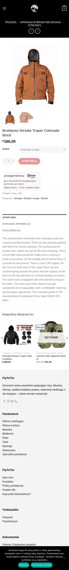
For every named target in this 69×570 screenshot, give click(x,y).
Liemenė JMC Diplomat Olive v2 (51, 357)
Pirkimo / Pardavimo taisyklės (19, 544)
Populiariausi (9, 521)
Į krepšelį (29, 161)
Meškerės (7, 433)
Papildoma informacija (16, 224)
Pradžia (11, 22)
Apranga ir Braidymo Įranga (40, 22)
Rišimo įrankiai (10, 425)
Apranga (7, 446)
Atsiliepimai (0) (11, 230)
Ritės (5, 437)
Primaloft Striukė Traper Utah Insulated (17, 357)
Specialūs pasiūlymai (14, 454)
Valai (5, 442)
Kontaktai (7, 481)
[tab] (34, 217)
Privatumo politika (41, 565)
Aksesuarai (8, 450)
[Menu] (4, 8)
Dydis (5, 149)
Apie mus (7, 477)
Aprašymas (9, 217)
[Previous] (2, 344)
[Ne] (65, 559)
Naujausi (7, 517)
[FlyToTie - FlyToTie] (34, 8)
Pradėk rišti (8, 490)
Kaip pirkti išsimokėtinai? (16, 494)
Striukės (34, 25)
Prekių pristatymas (12, 485)
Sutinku (24, 565)
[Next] (66, 344)
